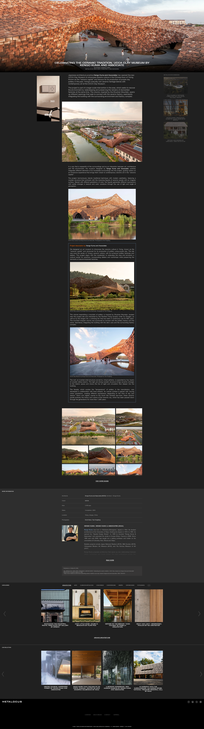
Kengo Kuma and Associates (105, 75)
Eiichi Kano (88, 520)
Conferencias (111, 585)
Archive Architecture (102, 637)
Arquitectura (66, 585)
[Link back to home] (12, 702)
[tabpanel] (102, 614)
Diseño (121, 585)
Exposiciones (130, 585)
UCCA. (87, 500)
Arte (75, 585)
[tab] (67, 585)
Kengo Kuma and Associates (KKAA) (95, 496)
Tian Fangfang (96, 520)
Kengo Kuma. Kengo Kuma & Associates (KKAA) (104, 526)
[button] (5, 613)
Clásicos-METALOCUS (86, 585)
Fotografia (141, 585)
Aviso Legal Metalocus (98, 726)
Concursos (100, 585)
